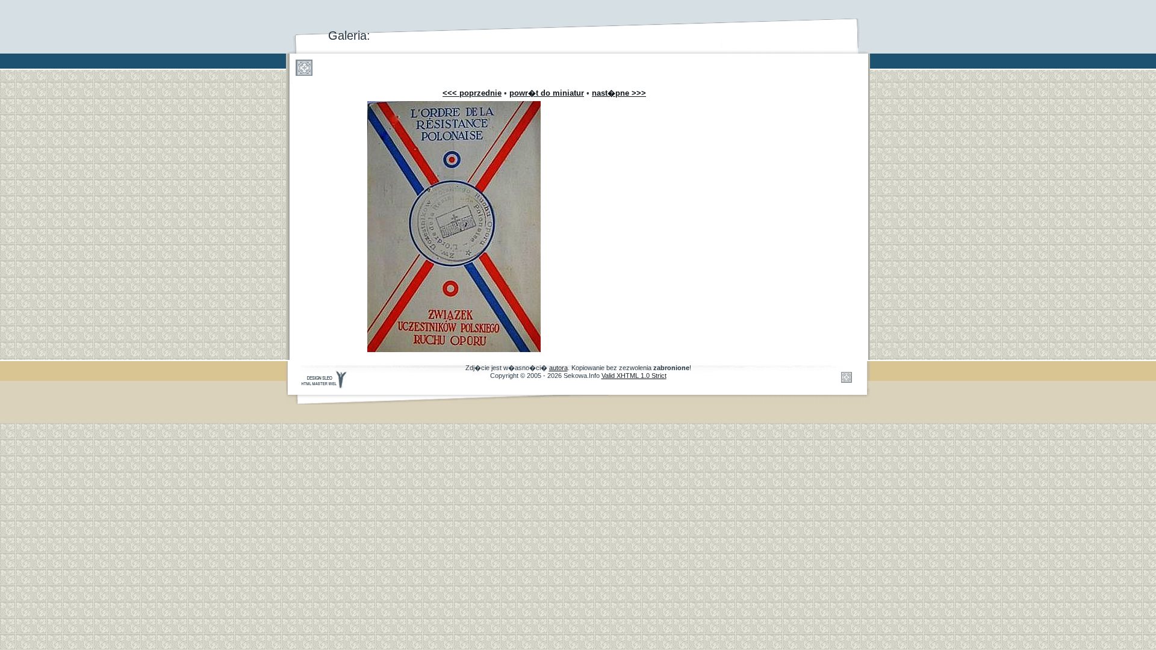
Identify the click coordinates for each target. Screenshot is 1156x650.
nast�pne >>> (619, 93)
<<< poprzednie (472, 93)
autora (558, 367)
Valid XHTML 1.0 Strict (634, 375)
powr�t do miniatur (546, 93)
